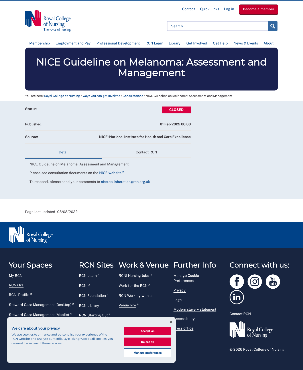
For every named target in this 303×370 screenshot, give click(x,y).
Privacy (179, 290)
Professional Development (118, 43)
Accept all (148, 331)
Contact (188, 9)
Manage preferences (148, 352)
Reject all (147, 342)
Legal (178, 300)
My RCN (15, 275)
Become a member (258, 9)
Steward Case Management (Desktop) (40, 305)
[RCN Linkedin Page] (238, 296)
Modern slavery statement (194, 309)
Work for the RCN (133, 286)
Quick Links (209, 9)
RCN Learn (154, 43)
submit (272, 26)
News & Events (246, 43)
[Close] (171, 322)
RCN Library (89, 306)
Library (175, 43)
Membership (39, 43)
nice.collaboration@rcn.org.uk (125, 182)
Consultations (133, 96)
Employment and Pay (73, 43)
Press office (183, 328)
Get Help (220, 43)
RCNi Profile (19, 295)
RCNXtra (16, 285)
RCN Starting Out (93, 315)
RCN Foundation (92, 296)
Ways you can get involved (101, 96)
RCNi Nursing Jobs (134, 275)
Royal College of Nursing (62, 96)
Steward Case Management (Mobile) (39, 315)
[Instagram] (257, 281)
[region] (91, 340)
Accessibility (184, 319)
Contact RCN (146, 152)
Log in (229, 9)
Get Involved (196, 43)
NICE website (110, 173)
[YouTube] (274, 281)
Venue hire (127, 305)
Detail (64, 152)
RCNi (83, 286)
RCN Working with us (136, 296)
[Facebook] (239, 281)
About (268, 43)
